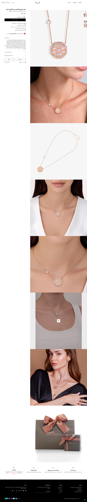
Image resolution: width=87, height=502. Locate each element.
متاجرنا (61, 490)
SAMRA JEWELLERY (66, 498)
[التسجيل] (49, 491)
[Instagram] (21, 490)
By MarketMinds (72, 498)
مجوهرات (80, 2)
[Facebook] (25, 490)
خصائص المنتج (7, 37)
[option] (85, 12)
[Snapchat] (14, 490)
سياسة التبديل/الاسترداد (78, 491)
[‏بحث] (7, 2)
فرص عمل (60, 491)
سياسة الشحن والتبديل (8, 52)
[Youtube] (23, 490)
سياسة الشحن (79, 490)
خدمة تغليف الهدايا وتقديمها (9, 55)
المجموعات (75, 2)
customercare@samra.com (12, 472)
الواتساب (14, 473)
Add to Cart (15, 19)
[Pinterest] (12, 490)
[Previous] (85, 9)
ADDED (9, 59)
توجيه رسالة (60, 488)
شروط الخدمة (79, 488)
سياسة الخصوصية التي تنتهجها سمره (76, 487)
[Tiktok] (16, 490)
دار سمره (69, 2)
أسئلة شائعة (60, 487)
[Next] (85, 29)
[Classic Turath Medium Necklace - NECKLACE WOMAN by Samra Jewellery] (85, 11)
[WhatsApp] (19, 490)
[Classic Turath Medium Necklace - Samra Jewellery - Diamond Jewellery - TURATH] (85, 22)
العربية (13, 2)
